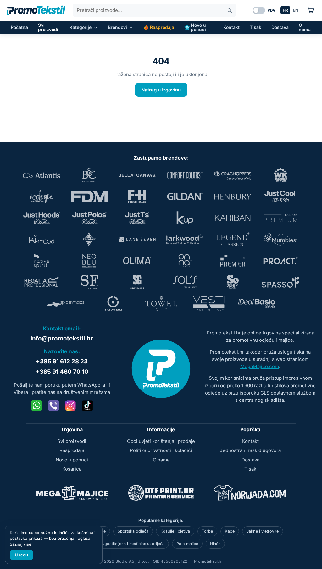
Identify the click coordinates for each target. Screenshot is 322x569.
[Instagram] (70, 405)
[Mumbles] (280, 239)
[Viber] (53, 405)
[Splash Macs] (65, 303)
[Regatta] (41, 282)
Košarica (71, 469)
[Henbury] (232, 196)
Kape (230, 531)
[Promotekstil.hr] (36, 10)
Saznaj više (20, 544)
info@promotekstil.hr (62, 338)
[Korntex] (89, 239)
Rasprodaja (162, 27)
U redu (21, 554)
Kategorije (80, 27)
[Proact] (280, 260)
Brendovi (117, 27)
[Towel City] (161, 303)
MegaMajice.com (259, 366)
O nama (305, 27)
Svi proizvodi (48, 27)
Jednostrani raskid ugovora (250, 450)
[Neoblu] (89, 260)
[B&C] (89, 175)
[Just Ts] (137, 218)
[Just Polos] (89, 218)
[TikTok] (87, 405)
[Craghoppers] (232, 175)
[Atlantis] (41, 175)
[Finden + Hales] (137, 196)
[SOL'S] (184, 282)
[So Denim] (232, 282)
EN (295, 10)
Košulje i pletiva (175, 531)
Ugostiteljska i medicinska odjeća (133, 543)
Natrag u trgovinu (161, 90)
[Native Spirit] (41, 260)
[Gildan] (184, 196)
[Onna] (184, 260)
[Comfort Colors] (184, 175)
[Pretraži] (230, 10)
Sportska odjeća (133, 531)
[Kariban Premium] (280, 218)
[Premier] (232, 260)
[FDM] (89, 196)
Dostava (280, 27)
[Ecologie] (41, 196)
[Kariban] (232, 218)
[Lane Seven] (137, 239)
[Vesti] (208, 303)
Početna (19, 27)
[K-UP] (184, 218)
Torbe (207, 531)
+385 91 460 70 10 (62, 371)
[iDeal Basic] (256, 303)
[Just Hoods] (41, 218)
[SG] (137, 282)
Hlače (215, 543)
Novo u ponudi (198, 27)
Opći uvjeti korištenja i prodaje (161, 441)
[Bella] (137, 175)
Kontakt (231, 27)
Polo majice (187, 543)
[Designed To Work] (280, 175)
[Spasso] (280, 282)
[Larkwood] (184, 239)
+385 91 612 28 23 (62, 361)
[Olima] (137, 260)
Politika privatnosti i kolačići (161, 450)
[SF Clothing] (89, 282)
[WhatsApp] (36, 405)
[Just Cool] (280, 196)
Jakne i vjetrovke (263, 531)
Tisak (255, 27)
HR (285, 10)
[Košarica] (310, 10)
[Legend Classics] (232, 239)
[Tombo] (113, 303)
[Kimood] (41, 239)
